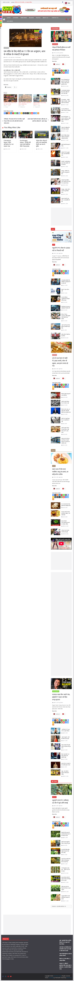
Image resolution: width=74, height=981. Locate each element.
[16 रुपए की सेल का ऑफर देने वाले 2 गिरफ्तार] (55, 110)
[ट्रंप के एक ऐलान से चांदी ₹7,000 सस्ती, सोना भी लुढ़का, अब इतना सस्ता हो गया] (61, 347)
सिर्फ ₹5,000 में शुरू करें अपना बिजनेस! (65, 394)
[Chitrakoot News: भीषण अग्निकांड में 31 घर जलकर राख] (9, 132)
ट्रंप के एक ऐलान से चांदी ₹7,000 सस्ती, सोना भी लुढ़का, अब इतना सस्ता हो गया (60, 362)
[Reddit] (9, 113)
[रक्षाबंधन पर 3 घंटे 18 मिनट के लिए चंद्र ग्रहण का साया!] (10, 98)
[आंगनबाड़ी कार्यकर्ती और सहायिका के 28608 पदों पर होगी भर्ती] (55, 283)
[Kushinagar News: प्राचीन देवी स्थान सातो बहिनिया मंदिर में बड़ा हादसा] (25, 132)
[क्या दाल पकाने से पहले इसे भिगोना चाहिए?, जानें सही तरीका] (55, 514)
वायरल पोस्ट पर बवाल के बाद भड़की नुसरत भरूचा (65, 764)
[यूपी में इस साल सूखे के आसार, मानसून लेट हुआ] (55, 843)
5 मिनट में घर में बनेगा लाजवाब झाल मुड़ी (65, 531)
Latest (9, 17)
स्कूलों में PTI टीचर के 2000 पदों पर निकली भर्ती (61, 249)
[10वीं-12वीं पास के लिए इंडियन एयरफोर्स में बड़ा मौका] (55, 327)
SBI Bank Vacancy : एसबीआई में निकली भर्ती (66, 307)
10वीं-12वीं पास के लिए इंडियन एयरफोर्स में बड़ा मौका (65, 326)
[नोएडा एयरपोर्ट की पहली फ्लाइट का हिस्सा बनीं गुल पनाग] (55, 747)
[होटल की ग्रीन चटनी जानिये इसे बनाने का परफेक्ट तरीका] (55, 523)
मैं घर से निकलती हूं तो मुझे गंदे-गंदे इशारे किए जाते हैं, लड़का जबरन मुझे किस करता (65, 82)
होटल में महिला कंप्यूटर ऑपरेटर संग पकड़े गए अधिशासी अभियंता (65, 136)
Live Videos (10, 21)
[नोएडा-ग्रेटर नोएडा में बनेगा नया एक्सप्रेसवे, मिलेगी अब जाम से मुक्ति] (42, 132)
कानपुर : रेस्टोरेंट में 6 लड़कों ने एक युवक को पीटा (65, 172)
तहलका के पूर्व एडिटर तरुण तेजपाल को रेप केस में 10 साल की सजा (65, 181)
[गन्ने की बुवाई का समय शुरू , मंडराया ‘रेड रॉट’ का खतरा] (55, 870)
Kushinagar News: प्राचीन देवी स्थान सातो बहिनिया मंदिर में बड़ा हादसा (25, 143)
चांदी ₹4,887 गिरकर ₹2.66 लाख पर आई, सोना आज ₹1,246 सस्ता (65, 430)
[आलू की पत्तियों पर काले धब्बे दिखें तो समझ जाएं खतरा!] (55, 898)
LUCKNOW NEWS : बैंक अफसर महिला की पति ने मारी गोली (65, 92)
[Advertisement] (61, 217)
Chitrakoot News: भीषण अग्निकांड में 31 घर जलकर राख (9, 143)
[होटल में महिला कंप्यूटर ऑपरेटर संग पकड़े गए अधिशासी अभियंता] (55, 137)
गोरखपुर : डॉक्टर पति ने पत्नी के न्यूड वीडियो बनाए (65, 191)
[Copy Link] (21, 113)
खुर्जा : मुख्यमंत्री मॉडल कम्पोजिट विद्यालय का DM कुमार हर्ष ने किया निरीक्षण (65, 942)
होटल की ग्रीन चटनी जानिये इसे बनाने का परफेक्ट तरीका (65, 522)
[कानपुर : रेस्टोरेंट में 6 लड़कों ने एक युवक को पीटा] (55, 173)
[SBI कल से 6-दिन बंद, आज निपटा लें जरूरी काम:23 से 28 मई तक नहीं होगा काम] (55, 442)
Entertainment (56, 691)
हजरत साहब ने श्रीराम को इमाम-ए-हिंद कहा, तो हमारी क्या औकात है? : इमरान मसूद (37, 120)
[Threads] (28, 113)
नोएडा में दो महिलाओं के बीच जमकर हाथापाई (65, 128)
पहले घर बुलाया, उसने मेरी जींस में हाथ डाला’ (65, 737)
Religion (31, 17)
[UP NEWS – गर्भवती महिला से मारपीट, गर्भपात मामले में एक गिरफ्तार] (55, 102)
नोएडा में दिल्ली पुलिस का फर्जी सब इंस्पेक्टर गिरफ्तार (24, 2)
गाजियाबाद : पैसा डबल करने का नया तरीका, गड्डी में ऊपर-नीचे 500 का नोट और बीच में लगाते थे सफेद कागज (14, 121)
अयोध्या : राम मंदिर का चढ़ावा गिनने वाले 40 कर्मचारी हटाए (25, 103)
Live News (15, 17)
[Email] (30, 113)
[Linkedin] (11, 113)
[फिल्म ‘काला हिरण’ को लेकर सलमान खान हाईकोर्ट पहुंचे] (55, 756)
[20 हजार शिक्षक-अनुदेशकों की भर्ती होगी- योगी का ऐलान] (55, 300)
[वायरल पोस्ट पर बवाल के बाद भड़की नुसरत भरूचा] (55, 765)
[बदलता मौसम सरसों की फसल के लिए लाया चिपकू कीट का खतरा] (55, 880)
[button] (48, 18)
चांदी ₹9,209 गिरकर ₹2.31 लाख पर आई (65, 402)
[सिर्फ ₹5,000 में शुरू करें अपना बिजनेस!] (55, 395)
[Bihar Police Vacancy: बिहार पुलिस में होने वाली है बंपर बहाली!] (55, 317)
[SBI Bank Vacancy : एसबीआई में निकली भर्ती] (55, 308)
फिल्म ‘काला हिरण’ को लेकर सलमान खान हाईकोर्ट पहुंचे (65, 755)
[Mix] (1, 20)
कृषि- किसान (54, 797)
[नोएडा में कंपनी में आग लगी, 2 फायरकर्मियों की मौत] (55, 201)
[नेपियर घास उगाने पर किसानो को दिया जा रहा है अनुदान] (55, 889)
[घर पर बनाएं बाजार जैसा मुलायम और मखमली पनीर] (55, 505)
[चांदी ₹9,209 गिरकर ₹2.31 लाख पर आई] (55, 403)
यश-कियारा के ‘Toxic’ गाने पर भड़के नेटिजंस (65, 730)
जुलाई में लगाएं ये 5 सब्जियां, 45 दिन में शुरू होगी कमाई (60, 801)
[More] (38, 113)
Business (54, 354)
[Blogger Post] (17, 113)
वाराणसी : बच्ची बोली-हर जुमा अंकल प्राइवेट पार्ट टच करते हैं (65, 163)
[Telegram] (36, 113)
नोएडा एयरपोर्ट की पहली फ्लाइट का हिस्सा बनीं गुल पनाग (66, 746)
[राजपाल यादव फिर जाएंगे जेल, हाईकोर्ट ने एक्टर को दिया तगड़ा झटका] (61, 683)
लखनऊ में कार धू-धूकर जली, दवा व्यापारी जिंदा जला (65, 153)
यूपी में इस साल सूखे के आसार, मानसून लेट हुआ (65, 842)
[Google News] (34, 113)
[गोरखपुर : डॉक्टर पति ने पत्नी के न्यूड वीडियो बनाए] (55, 192)
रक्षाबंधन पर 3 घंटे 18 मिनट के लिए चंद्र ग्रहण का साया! (10, 103)
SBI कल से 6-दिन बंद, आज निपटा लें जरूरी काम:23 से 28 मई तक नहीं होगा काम (65, 441)
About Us (45, 17)
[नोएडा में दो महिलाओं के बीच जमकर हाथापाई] (55, 129)
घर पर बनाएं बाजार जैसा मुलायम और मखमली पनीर (65, 504)
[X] (7, 113)
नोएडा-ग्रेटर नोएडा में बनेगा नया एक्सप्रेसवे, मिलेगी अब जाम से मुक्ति (41, 143)
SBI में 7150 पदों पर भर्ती (65, 290)
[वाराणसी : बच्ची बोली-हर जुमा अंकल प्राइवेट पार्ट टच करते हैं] (55, 164)
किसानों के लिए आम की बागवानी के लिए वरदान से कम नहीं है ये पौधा (65, 834)
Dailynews (6, 47)
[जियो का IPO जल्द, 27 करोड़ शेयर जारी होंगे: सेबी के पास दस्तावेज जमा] (55, 412)
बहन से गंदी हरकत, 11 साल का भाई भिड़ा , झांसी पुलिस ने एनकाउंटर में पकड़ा (65, 119)
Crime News (23, 17)
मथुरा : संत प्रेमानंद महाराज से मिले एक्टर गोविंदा (65, 772)
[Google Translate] (19, 113)
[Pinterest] (13, 113)
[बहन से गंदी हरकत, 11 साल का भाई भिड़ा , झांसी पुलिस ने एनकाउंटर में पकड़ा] (55, 120)
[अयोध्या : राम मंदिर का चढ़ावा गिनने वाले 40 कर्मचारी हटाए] (25, 98)
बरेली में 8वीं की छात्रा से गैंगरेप (65, 145)
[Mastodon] (1, 19)
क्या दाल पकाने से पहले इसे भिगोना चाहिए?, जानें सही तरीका (65, 513)
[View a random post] (70, 19)
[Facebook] (5, 113)
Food (54, 465)
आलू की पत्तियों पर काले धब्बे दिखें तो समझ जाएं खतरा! (65, 897)
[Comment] (26, 113)
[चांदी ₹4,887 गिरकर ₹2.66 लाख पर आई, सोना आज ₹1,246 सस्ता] (55, 431)
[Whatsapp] (15, 113)
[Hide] (0, 28)
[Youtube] (32, 113)
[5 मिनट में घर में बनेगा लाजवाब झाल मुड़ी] (55, 532)
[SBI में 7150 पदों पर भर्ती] (55, 291)
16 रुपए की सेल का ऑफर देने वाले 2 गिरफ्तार (66, 109)
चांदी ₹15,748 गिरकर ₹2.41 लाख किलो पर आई (65, 420)
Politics (38, 17)
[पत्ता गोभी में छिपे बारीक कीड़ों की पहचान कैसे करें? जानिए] (55, 852)
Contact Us (55, 17)
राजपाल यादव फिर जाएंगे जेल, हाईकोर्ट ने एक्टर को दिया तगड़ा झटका (61, 697)
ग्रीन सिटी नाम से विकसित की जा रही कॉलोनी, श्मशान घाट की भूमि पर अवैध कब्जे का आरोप (65, 948)
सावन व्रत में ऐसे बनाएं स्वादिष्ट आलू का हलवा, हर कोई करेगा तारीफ (60, 471)
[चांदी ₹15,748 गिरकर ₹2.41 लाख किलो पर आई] (55, 421)
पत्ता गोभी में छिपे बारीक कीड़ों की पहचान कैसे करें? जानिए (65, 851)
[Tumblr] (23, 113)
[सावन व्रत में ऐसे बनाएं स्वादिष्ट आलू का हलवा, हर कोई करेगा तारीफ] (61, 458)
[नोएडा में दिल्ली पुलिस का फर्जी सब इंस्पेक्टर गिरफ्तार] (61, 36)
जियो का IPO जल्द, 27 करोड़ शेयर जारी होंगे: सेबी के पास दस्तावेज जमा (66, 410)
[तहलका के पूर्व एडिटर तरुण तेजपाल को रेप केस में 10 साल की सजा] (55, 182)
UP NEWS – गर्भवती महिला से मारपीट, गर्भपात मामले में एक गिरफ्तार (65, 101)
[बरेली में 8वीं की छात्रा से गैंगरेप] (55, 146)
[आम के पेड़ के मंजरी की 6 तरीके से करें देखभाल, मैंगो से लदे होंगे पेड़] (55, 861)
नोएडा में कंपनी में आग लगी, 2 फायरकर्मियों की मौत (65, 200)
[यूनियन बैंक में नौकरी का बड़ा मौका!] (55, 336)
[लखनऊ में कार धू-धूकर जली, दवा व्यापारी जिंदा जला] (55, 154)
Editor (13, 57)
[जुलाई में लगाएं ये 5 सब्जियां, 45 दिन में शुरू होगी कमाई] (61, 789)
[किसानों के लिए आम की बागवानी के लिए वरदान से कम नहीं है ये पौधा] (55, 835)
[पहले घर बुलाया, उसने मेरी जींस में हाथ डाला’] (55, 738)
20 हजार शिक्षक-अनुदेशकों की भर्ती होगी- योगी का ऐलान (65, 298)
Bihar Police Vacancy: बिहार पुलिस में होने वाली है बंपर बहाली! (65, 316)
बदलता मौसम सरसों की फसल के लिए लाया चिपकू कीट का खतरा (65, 879)
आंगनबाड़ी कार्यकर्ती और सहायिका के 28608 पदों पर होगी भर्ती (65, 281)
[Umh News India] (4, 19)
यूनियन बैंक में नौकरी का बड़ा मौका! (65, 335)
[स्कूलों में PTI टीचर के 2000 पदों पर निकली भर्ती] (61, 237)
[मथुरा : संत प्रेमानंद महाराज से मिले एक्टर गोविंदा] (55, 773)
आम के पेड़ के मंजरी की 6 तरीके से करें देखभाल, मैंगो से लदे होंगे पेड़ (66, 860)
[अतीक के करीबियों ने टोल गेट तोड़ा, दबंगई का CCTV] (40, 98)
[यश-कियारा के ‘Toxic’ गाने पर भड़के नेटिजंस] (55, 731)
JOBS (53, 244)
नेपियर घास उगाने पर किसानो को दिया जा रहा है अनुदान (66, 888)
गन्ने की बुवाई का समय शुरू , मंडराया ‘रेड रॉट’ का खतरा (65, 869)
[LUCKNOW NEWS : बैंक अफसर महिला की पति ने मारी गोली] (55, 93)
